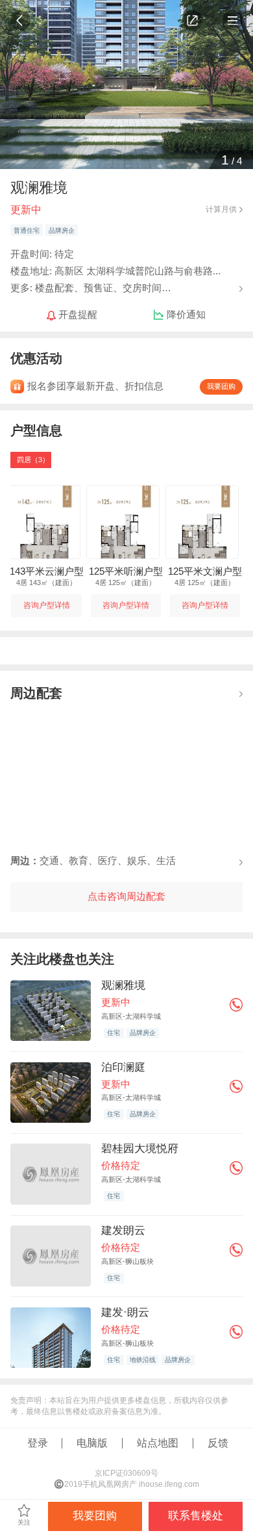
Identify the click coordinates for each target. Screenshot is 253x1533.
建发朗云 (123, 1230)
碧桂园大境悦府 (139, 1148)
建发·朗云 (125, 1312)
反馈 (218, 1442)
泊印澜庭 (123, 1067)
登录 (37, 1442)
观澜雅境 (123, 985)
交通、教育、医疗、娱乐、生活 (93, 861)
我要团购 (221, 386)
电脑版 (92, 1442)
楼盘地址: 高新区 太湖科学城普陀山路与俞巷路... (115, 271)
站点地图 (157, 1442)
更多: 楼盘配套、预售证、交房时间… (90, 288)
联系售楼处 (195, 1516)
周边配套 (36, 693)
